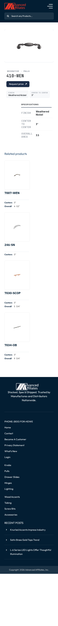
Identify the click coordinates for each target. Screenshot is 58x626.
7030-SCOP (12, 293)
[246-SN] (17, 227)
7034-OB (10, 345)
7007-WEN (11, 193)
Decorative (13, 71)
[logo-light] (27, 384)
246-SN (9, 245)
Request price (16, 84)
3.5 (37, 135)
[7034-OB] (17, 327)
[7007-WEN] (17, 175)
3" (37, 124)
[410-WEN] (29, 46)
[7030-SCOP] (17, 275)
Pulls (27, 71)
